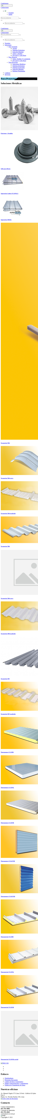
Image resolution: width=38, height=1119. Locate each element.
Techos (14, 48)
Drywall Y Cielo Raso (19, 55)
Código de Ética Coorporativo (14, 1082)
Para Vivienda (13, 47)
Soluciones (8, 45)
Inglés (10, 14)
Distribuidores (9, 1078)
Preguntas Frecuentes (11, 1080)
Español (11, 13)
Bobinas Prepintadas (18, 71)
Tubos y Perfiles (17, 53)
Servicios (7, 74)
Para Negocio (13, 57)
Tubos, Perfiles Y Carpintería (21, 59)
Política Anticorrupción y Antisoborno (16, 1083)
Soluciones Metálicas (18, 64)
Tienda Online (8, 5)
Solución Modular (18, 52)
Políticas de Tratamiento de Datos (15, 1085)
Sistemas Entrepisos (18, 50)
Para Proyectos (13, 62)
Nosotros (7, 43)
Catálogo (7, 73)
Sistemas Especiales (18, 67)
